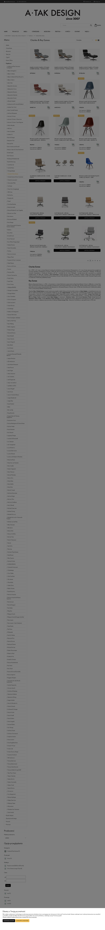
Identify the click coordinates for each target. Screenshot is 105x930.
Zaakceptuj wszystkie (22, 920)
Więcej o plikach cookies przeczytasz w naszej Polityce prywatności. (20, 917)
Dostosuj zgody (9, 920)
